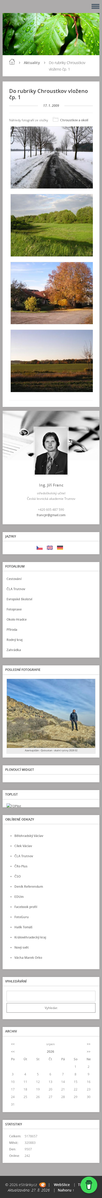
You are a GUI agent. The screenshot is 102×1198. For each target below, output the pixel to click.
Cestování (14, 579)
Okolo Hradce (17, 619)
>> (88, 1044)
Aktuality (32, 62)
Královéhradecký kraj (30, 937)
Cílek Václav (23, 846)
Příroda (12, 629)
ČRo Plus (20, 866)
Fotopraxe (14, 609)
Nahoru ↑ (66, 1190)
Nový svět (21, 947)
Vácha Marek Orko (28, 957)
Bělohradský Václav (28, 836)
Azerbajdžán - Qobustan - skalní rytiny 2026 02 (51, 750)
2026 (50, 1051)
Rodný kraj (14, 640)
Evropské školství (19, 599)
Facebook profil (25, 907)
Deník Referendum (28, 886)
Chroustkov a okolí (74, 120)
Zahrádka (14, 650)
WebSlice (62, 1184)
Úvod (12, 62)
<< (13, 1044)
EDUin (19, 896)
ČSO (17, 876)
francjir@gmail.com (51, 515)
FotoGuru (21, 917)
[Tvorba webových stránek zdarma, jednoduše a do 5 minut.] (42, 1184)
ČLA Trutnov (16, 589)
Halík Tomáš (23, 927)
